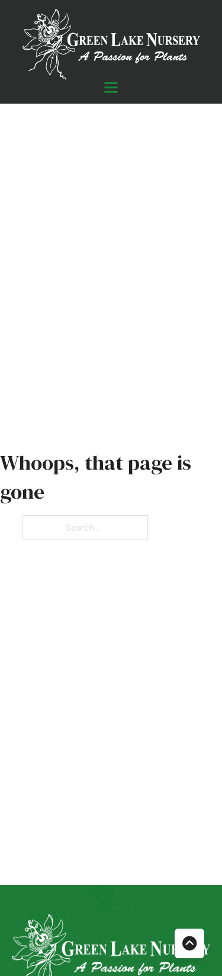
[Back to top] (189, 943)
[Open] (111, 87)
